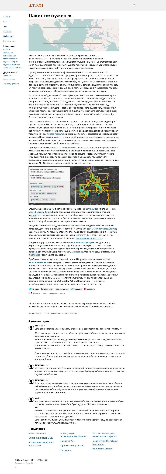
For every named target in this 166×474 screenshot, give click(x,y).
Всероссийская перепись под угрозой (41, 444)
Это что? (7, 16)
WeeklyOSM (8, 52)
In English (7, 31)
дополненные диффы (82, 242)
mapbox (44, 293)
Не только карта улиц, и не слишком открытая (104, 435)
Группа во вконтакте (11, 64)
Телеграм (7, 76)
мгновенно (77, 251)
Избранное (8, 36)
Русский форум (9, 55)
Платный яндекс (35, 313)
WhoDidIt (93, 208)
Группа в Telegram (10, 61)
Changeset (34, 254)
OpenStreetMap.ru (10, 58)
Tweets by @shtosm (11, 84)
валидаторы (53, 293)
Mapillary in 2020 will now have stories (105, 442)
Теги (5, 26)
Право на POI (67, 440)
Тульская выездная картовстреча (64, 313)
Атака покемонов (37, 433)
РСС (45, 460)
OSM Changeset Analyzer (104, 228)
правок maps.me (55, 133)
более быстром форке (40, 212)
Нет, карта (66, 450)
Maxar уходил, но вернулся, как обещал (73, 435)
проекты (62, 293)
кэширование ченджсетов (89, 238)
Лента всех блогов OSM (12, 68)
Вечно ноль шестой (102, 448)
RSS (5, 21)
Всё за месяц (9, 41)
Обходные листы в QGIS (41, 437)
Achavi (33, 215)
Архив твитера (9, 79)
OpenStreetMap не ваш (72, 445)
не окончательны (37, 262)
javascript (36, 293)
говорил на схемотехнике (63, 147)
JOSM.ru (6, 49)
